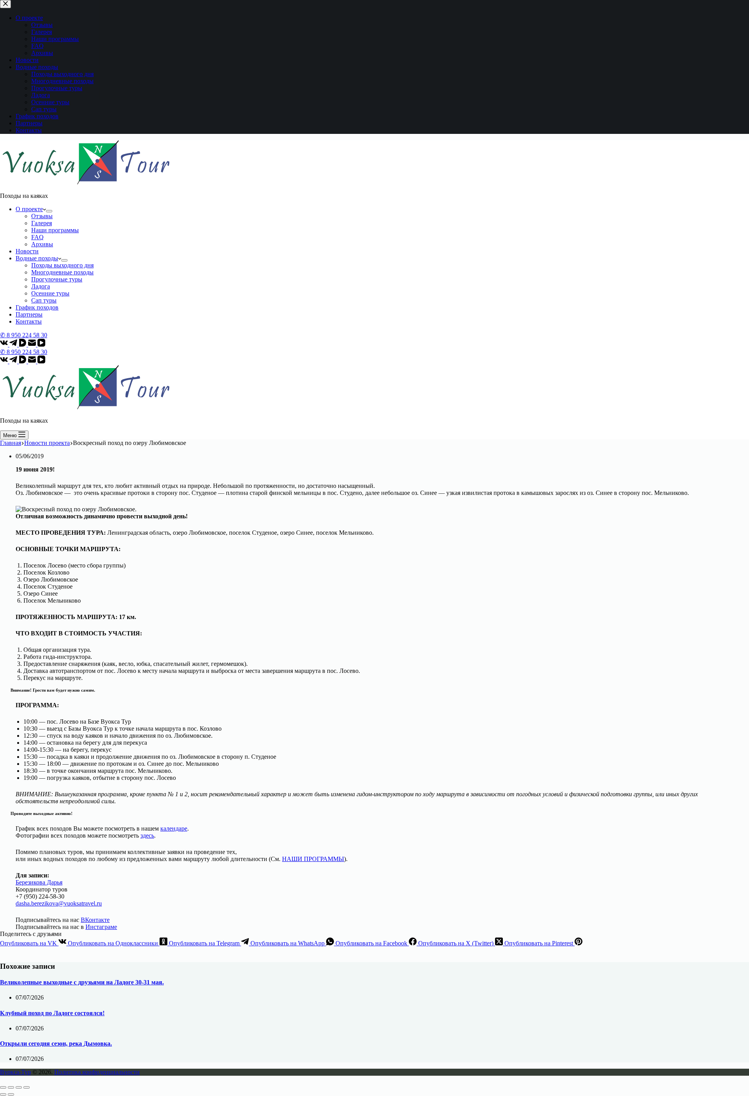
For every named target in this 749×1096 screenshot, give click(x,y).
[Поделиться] (11, 1087)
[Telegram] (14, 344)
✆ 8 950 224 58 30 (23, 335)
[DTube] (23, 344)
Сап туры (44, 300)
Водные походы (37, 258)
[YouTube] (41, 344)
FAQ (37, 237)
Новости (27, 251)
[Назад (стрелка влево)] (3, 1094)
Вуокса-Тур (15, 1072)
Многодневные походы (62, 272)
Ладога (40, 286)
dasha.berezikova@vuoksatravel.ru (59, 903)
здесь (147, 835)
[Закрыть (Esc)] (3, 1087)
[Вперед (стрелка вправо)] (11, 1094)
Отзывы (42, 216)
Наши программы (55, 230)
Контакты (29, 321)
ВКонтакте (95, 919)
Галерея (41, 223)
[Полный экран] (19, 1087)
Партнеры (29, 314)
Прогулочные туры (56, 279)
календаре (173, 828)
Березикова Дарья (39, 882)
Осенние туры (50, 293)
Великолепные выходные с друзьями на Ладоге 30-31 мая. (82, 982)
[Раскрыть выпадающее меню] (49, 211)
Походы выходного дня (62, 265)
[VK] (4, 344)
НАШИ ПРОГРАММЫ (313, 859)
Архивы (42, 244)
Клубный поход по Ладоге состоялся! (52, 1013)
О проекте (29, 209)
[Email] (32, 344)
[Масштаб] (26, 1087)
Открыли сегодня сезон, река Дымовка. (56, 1043)
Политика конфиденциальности (97, 1072)
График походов (37, 307)
